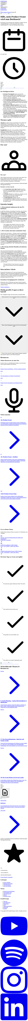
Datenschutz (6, 903)
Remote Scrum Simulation (9, 891)
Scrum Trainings (6, 882)
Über (2, 5)
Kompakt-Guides (7, 896)
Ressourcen (3, 7)
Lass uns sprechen (7, 886)
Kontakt (4, 8)
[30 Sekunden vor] (3, 85)
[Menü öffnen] (1, 11)
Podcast (5, 895)
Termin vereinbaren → (5, 287)
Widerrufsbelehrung (7, 906)
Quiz (2, 8)
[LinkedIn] (14, 1019)
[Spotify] (14, 965)
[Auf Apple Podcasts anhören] (4, 662)
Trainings (3, 4)
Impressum (5, 907)
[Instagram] (14, 992)
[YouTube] (14, 939)
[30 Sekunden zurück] (1, 85)
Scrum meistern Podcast (6, 12)
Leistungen (3, 2)
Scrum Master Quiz (7, 892)
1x (1, 86)
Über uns (5, 901)
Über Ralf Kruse (6, 902)
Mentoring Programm (8, 883)
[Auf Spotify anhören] (10, 662)
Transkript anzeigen (5, 796)
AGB (4, 905)
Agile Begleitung (7, 884)
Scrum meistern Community (7, 877)
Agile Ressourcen (7, 893)
